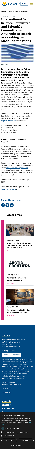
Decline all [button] (26, 440)
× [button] (33, 414)
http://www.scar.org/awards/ (17, 168)
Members (6, 405)
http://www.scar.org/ (8, 189)
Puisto (14, 382)
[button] (17, 445)
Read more (10, 251)
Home (3, 11)
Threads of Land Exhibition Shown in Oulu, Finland (18, 311)
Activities (8, 408)
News (10, 11)
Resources (7, 412)
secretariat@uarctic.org (11, 355)
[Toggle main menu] (31, 4)
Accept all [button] (9, 440)
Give (24, 3)
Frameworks (16, 384)
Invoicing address (8, 350)
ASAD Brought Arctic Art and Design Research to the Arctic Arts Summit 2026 (20, 245)
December (24, 11)
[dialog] (17, 430)
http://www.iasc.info (8, 121)
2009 (16, 11)
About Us (6, 401)
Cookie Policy (6, 392)
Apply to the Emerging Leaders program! (16, 279)
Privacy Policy (6, 388)
